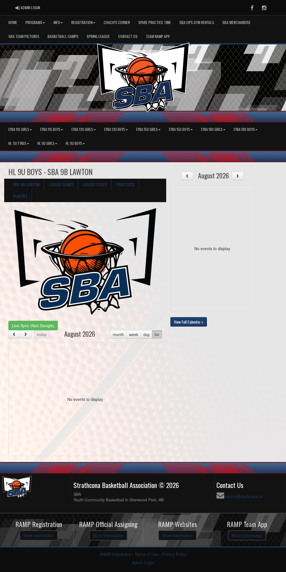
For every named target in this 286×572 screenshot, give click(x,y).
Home (12, 22)
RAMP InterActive (115, 554)
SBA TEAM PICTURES (23, 36)
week (133, 334)
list (156, 334)
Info (56, 22)
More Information (38, 535)
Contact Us (127, 36)
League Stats (95, 184)
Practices (125, 184)
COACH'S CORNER (117, 22)
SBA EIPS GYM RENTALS (196, 22)
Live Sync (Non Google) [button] (33, 325)
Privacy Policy (174, 554)
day (146, 334)
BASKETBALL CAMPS (62, 36)
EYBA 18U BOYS (244, 129)
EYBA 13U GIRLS (82, 129)
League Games (61, 184)
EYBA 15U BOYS (179, 129)
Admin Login (143, 562)
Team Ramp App (158, 36)
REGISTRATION (81, 22)
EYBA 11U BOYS (50, 129)
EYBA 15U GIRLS (147, 129)
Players (20, 196)
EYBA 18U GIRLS (212, 129)
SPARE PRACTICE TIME (154, 22)
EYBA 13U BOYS (114, 129)
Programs (33, 22)
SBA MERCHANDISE (236, 22)
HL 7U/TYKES (17, 143)
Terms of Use (146, 554)
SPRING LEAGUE (98, 36)
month (118, 334)
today (42, 334)
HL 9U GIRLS (45, 143)
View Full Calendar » (188, 322)
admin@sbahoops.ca (244, 496)
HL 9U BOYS (74, 143)
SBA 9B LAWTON (26, 184)
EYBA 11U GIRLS (18, 129)
